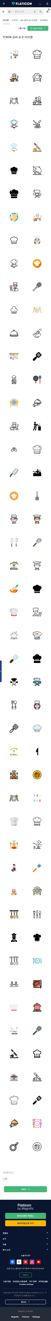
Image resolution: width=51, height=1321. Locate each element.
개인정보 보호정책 (20, 1281)
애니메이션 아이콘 (28, 20)
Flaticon (25, 1317)
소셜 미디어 (25, 1255)
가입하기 (25, 1275)
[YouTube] (38, 1262)
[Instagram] (32, 1262)
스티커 (15, 20)
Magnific (15, 1317)
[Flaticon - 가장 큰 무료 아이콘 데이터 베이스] (22, 3)
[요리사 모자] (14, 310)
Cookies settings (26, 1284)
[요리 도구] (37, 356)
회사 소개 (6, 1250)
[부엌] (14, 356)
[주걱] (37, 868)
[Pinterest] (25, 1262)
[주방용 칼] (37, 914)
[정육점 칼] (14, 472)
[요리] (14, 54)
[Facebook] (12, 1262)
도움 (4, 1244)
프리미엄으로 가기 (25, 1223)
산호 (5, 1179)
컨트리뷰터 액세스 (25, 1215)
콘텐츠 (5, 1233)
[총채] (37, 286)
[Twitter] (19, 1262)
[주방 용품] (14, 914)
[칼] (37, 751)
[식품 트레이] (14, 333)
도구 (4, 1239)
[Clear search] (35, 12)
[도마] (14, 217)
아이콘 (6, 20)
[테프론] (14, 1146)
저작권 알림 (43, 1281)
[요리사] (37, 54)
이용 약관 (7, 1281)
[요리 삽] (37, 496)
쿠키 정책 (33, 1281)
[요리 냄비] (14, 635)
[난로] (14, 984)
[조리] (14, 77)
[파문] (37, 333)
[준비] (37, 147)
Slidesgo (36, 1317)
